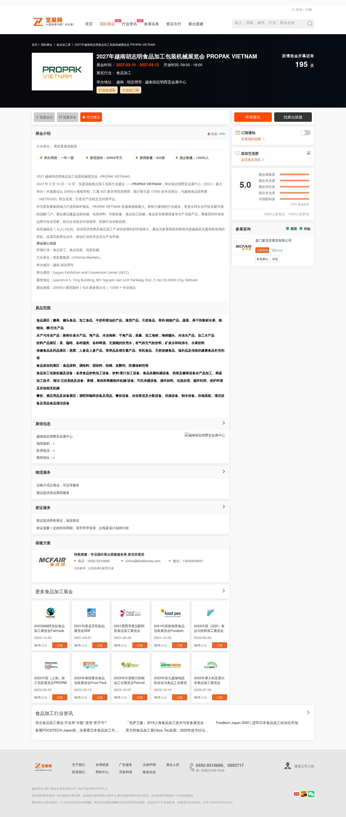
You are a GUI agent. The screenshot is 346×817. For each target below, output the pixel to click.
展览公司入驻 (304, 766)
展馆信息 (43, 423)
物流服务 (43, 472)
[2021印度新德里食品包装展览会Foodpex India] (170, 613)
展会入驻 (172, 764)
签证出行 (173, 23)
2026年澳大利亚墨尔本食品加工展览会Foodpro (209, 680)
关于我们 (78, 764)
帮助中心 (102, 771)
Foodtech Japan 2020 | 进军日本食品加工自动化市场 (257, 722)
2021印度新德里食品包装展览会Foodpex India (169, 628)
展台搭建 (195, 23)
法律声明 (149, 764)
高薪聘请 (125, 771)
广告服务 (125, 764)
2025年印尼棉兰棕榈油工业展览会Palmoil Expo (129, 680)
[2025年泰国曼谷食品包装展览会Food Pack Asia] (90, 665)
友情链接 (102, 764)
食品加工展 (63, 44)
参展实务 (151, 23)
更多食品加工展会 (54, 591)
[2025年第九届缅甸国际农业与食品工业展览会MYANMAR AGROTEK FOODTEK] (170, 665)
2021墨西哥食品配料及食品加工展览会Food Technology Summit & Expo (129, 628)
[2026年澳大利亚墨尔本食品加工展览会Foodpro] (210, 665)
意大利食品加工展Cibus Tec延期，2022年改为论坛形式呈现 (167, 730)
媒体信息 (149, 771)
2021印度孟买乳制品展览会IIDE (89, 628)
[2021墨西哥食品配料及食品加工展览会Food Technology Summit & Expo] (130, 613)
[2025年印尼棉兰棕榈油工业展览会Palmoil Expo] (130, 665)
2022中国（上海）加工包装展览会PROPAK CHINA (50, 680)
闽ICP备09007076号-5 (92, 788)
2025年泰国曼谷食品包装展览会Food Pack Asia (90, 680)
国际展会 (107, 23)
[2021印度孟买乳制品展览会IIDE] (90, 613)
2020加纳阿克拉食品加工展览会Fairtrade (49, 628)
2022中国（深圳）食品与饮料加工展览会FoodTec (209, 628)
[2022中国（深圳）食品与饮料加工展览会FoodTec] (210, 613)
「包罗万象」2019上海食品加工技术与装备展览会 (165, 722)
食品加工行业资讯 (54, 713)
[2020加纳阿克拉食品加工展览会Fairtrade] (50, 613)
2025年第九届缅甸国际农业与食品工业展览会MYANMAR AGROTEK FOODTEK (170, 680)
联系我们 (78, 771)
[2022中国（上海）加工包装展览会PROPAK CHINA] (50, 665)
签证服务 (43, 507)
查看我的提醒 (251, 138)
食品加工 (123, 72)
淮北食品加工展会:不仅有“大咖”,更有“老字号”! (70, 722)
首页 (89, 23)
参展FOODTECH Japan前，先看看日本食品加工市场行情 (77, 730)
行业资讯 (129, 23)
